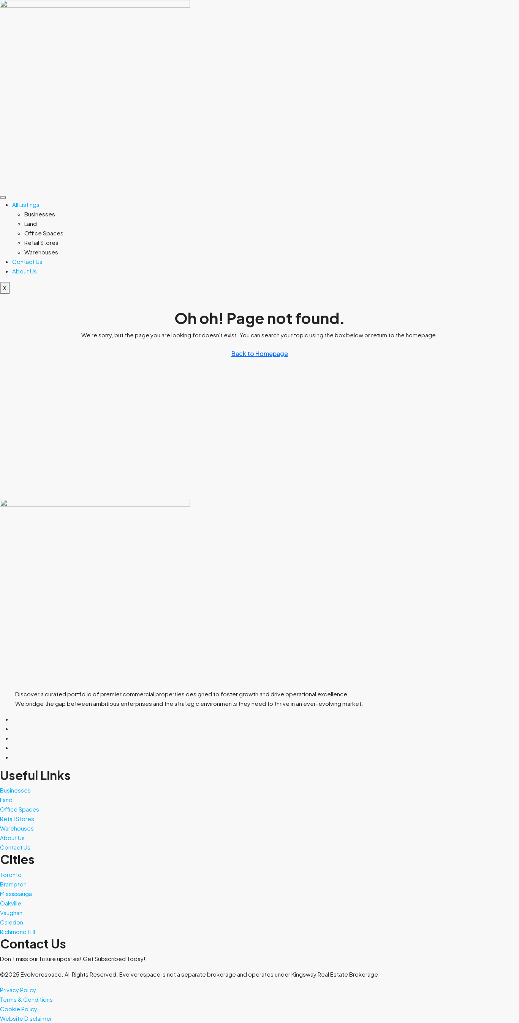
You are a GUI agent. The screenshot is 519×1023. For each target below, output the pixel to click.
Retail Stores (41, 242)
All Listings (26, 204)
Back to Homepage (259, 353)
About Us (24, 271)
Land (30, 223)
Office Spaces (43, 233)
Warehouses (41, 252)
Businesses (39, 214)
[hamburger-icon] (3, 197)
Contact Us (27, 261)
